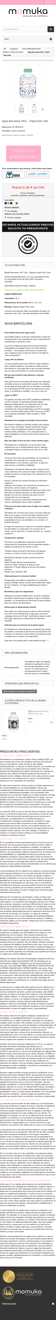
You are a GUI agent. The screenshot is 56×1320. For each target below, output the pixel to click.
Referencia (6, 127)
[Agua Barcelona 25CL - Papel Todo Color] (21, 109)
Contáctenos (49, 2)
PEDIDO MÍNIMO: (12, 208)
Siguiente (42, 109)
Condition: (6, 131)
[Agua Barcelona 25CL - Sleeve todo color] (39, 712)
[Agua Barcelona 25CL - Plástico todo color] (13, 721)
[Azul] (6, 203)
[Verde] (17, 203)
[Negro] (11, 203)
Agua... (5, 735)
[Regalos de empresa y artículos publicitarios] (28, 13)
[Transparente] (14, 203)
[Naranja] (8, 203)
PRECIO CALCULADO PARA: (17, 214)
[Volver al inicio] (4, 49)
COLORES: (10, 200)
